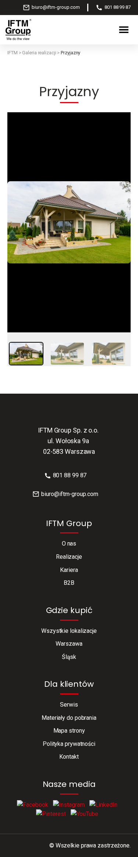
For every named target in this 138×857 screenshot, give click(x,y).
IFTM (12, 52)
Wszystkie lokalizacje (69, 630)
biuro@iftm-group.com (56, 7)
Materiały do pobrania (69, 717)
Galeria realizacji (39, 52)
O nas (69, 543)
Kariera (69, 569)
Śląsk (69, 656)
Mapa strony (69, 730)
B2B (69, 582)
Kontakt (68, 756)
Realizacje (69, 556)
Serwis (69, 704)
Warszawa (69, 643)
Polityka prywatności (69, 743)
